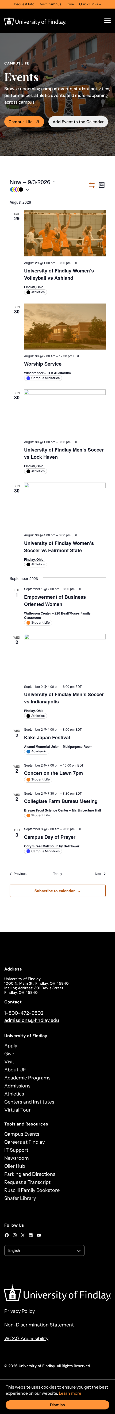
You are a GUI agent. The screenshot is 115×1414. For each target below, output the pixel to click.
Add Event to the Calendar (78, 121)
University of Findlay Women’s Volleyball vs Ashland (59, 274)
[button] (49, 189)
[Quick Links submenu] (100, 4)
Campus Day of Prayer (49, 836)
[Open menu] (107, 20)
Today (57, 873)
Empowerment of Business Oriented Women (55, 600)
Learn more (70, 1393)
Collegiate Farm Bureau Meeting (61, 801)
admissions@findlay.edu (31, 1020)
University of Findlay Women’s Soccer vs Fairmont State (59, 547)
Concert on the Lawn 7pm (53, 772)
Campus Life (21, 121)
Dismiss (57, 1405)
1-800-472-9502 (23, 1013)
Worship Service (43, 363)
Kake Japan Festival (47, 737)
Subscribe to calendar (54, 890)
